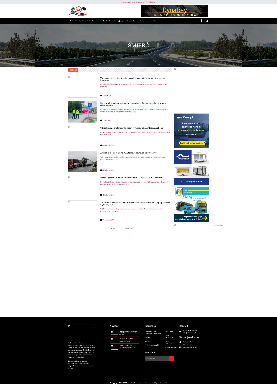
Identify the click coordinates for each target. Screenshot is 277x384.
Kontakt (152, 21)
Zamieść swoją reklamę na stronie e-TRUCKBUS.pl (138, 2)
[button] (207, 21)
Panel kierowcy (168, 342)
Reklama (143, 21)
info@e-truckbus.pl (189, 333)
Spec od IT (129, 383)
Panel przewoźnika (169, 336)
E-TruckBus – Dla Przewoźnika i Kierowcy (84, 21)
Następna (128, 228)
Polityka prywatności (152, 345)
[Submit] (171, 358)
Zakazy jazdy (118, 21)
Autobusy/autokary (169, 347)
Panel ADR (169, 331)
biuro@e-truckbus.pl (190, 330)
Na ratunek (106, 21)
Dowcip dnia (131, 21)
